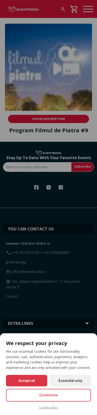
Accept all (26, 380)
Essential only (70, 380)
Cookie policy (48, 407)
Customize (48, 395)
